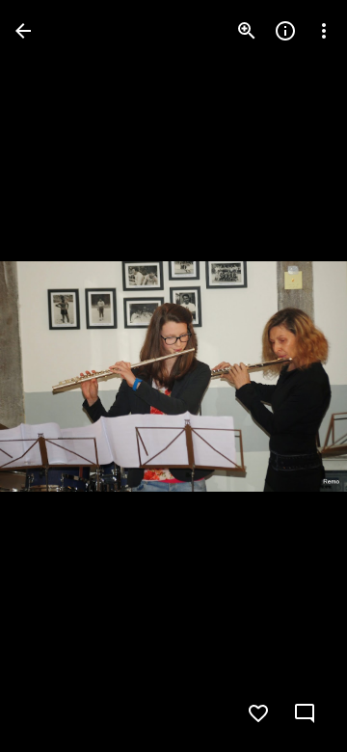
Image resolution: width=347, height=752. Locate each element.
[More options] (324, 31)
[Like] (258, 713)
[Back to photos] (23, 31)
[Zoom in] (246, 31)
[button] (54, 376)
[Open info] (285, 31)
